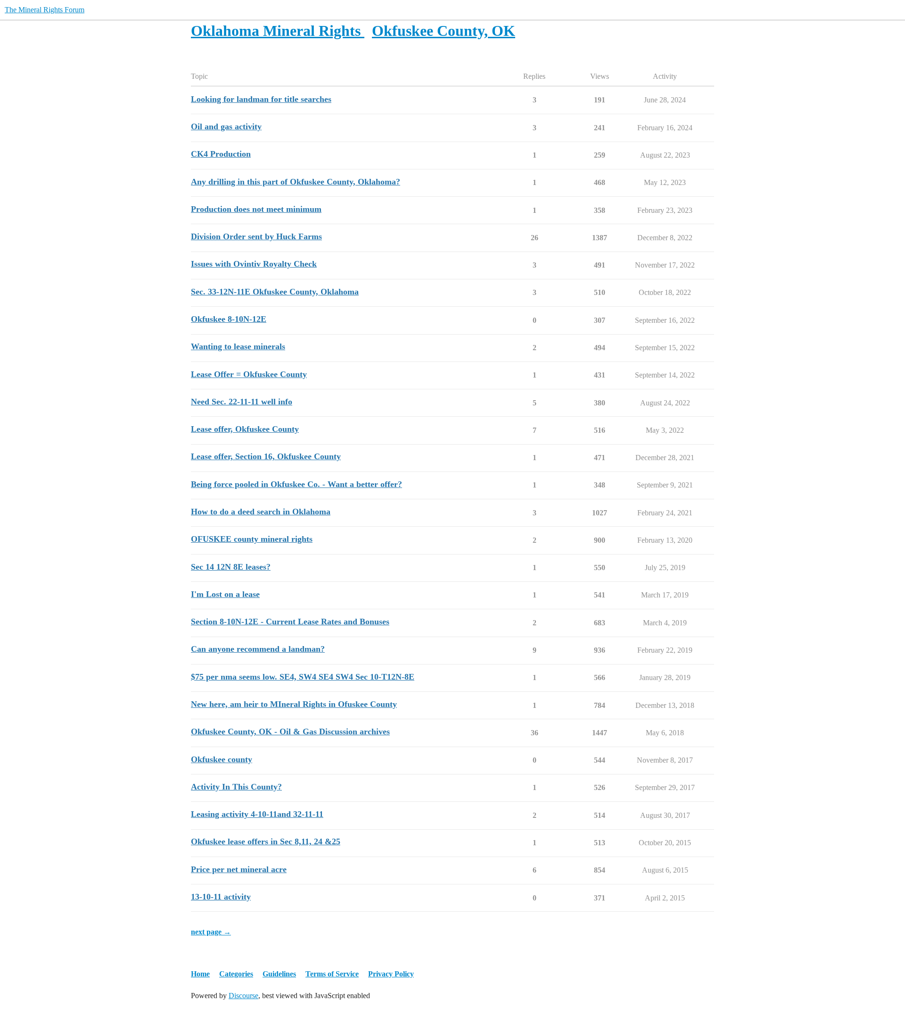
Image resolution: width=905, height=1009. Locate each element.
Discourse (243, 996)
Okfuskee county (221, 759)
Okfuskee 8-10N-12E (228, 319)
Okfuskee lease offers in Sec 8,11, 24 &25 (265, 841)
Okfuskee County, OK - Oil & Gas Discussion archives (290, 731)
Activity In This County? (236, 786)
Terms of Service (332, 974)
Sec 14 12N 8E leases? (231, 567)
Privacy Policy (391, 974)
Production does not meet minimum (256, 209)
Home (200, 974)
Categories (236, 974)
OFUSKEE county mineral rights (252, 539)
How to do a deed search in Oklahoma (260, 511)
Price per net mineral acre (239, 869)
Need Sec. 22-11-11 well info (241, 401)
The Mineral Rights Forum (44, 10)
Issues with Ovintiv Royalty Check (254, 264)
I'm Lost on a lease (225, 594)
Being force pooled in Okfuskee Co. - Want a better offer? (296, 484)
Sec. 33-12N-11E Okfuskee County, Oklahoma (275, 291)
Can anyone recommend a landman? (258, 649)
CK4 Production (221, 154)
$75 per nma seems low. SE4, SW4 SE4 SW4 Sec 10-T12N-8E (302, 676)
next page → (211, 932)
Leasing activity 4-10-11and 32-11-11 (257, 814)
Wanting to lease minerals (238, 346)
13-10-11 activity (221, 896)
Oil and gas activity (226, 126)
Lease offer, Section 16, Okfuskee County (266, 456)
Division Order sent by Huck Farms (256, 236)
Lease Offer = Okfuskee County (249, 374)
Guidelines (279, 974)
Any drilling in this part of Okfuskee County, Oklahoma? (295, 181)
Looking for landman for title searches (261, 99)
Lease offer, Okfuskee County (245, 429)
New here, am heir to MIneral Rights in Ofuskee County (294, 704)
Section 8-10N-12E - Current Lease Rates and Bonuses (290, 621)
